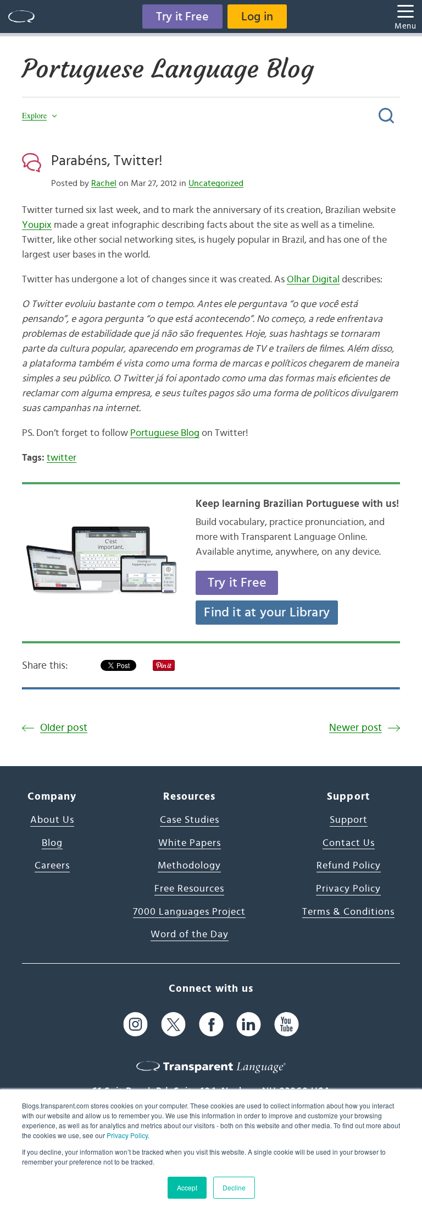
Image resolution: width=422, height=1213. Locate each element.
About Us (52, 820)
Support (349, 820)
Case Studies (189, 820)
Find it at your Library (267, 612)
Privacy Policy (127, 1135)
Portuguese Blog (164, 433)
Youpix (37, 225)
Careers (52, 866)
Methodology (189, 866)
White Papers (189, 843)
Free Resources (189, 889)
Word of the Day (190, 934)
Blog (52, 843)
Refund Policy (348, 866)
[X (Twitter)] (173, 1024)
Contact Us (349, 843)
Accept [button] (187, 1187)
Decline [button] (234, 1187)
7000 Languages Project (189, 912)
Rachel (103, 183)
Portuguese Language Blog (168, 69)
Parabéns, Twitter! (107, 161)
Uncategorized (215, 183)
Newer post (355, 728)
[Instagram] (135, 1024)
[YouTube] (286, 1024)
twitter (61, 458)
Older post (63, 728)
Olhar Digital (313, 280)
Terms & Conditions (348, 912)
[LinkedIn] (248, 1024)
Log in (257, 16)
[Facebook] (211, 1024)
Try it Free (182, 16)
